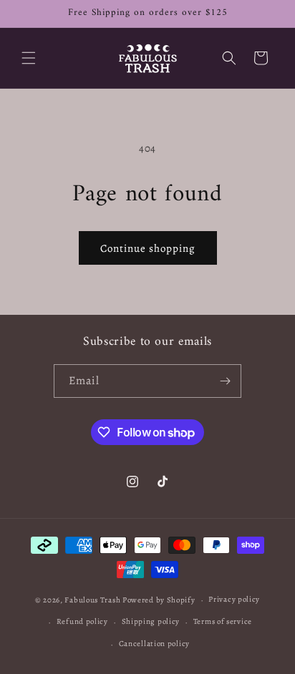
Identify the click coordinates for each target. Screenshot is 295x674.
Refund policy (82, 621)
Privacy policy (234, 599)
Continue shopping (147, 248)
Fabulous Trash (92, 600)
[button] (28, 58)
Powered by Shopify (158, 600)
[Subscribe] (225, 381)
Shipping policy (151, 621)
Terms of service (222, 621)
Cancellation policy (154, 643)
